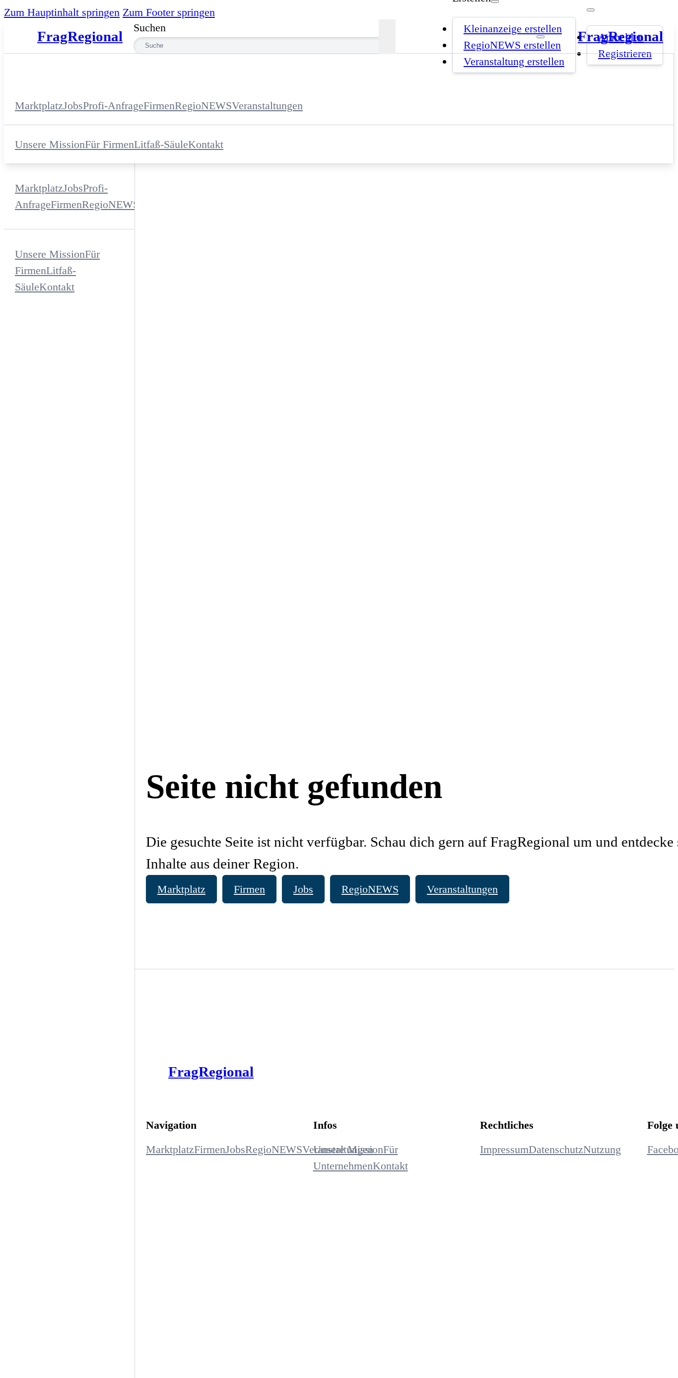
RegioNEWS (370, 889)
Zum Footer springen (169, 12)
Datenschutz (556, 1149)
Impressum (504, 1149)
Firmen (249, 889)
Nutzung (602, 1149)
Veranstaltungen (462, 889)
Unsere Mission (50, 144)
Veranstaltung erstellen (514, 61)
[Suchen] (387, 36)
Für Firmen (109, 144)
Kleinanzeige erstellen (513, 28)
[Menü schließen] (540, 36)
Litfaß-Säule (161, 144)
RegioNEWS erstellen (512, 45)
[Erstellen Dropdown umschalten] (495, 1)
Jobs (303, 889)
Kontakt (205, 144)
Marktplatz (181, 889)
